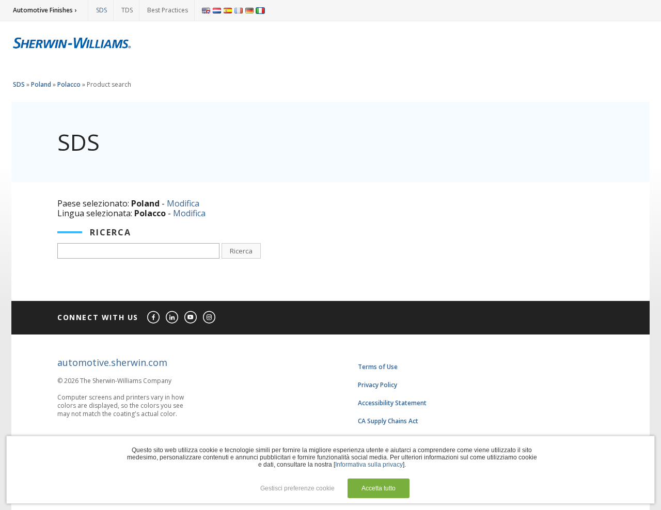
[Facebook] (154, 317)
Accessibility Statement (392, 403)
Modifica (183, 203)
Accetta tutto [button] (378, 488)
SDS (101, 10)
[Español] (227, 10)
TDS (127, 10)
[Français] (238, 10)
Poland (41, 84)
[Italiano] (260, 10)
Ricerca (241, 251)
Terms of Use (378, 366)
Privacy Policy (377, 384)
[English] (206, 10)
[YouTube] (191, 317)
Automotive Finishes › (44, 10)
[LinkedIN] (172, 317)
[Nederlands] (217, 10)
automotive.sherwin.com (112, 362)
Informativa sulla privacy (369, 464)
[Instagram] (209, 317)
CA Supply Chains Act (388, 421)
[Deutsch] (249, 10)
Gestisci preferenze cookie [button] (297, 488)
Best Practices (167, 10)
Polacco (69, 84)
